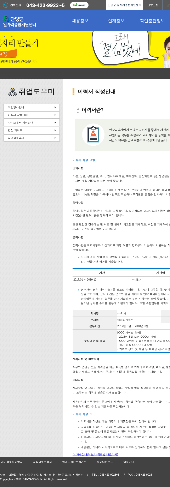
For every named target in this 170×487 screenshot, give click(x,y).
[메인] (31, 20)
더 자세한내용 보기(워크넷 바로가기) (95, 454)
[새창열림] (79, 5)
